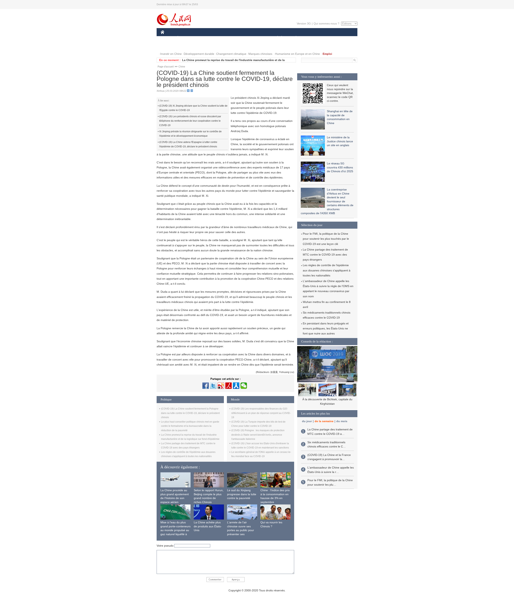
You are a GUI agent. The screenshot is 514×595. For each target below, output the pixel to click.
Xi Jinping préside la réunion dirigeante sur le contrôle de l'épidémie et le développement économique (190, 133)
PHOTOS (186, 46)
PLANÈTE (294, 38)
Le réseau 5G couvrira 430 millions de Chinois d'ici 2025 (340, 167)
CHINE (168, 38)
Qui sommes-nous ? (326, 23)
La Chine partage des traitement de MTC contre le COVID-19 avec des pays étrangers (325, 254)
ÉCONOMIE (185, 38)
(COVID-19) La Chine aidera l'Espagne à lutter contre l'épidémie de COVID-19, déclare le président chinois (188, 144)
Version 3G (304, 23)
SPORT (310, 38)
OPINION (169, 46)
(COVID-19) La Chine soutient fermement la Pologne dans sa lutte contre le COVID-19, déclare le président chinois (190, 413)
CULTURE (257, 38)
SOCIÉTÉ (275, 38)
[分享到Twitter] (213, 385)
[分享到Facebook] (205, 385)
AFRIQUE (221, 38)
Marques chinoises (260, 53)
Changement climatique (231, 53)
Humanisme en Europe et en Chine (297, 53)
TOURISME (327, 38)
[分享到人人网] (236, 385)
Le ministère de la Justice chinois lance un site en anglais (340, 141)
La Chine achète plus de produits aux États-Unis (208, 526)
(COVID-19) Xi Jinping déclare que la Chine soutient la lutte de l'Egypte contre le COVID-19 (193, 108)
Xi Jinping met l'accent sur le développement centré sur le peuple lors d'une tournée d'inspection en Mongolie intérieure (327, 404)
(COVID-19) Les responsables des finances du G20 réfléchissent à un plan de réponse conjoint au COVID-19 (261, 413)
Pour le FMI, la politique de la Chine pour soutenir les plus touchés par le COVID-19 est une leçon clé (326, 238)
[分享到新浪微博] (221, 385)
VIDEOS (203, 46)
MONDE (204, 38)
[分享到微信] (244, 385)
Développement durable (199, 53)
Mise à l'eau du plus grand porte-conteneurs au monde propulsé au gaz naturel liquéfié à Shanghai (175, 530)
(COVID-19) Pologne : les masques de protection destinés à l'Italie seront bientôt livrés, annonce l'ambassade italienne (258, 434)
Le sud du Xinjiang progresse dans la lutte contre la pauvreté (241, 494)
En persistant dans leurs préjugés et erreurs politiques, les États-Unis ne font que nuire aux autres (326, 328)
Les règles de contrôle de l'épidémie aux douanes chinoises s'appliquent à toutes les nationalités (326, 270)
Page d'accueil (166, 66)
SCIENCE (239, 38)
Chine (181, 66)
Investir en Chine (171, 53)
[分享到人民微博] (228, 385)
